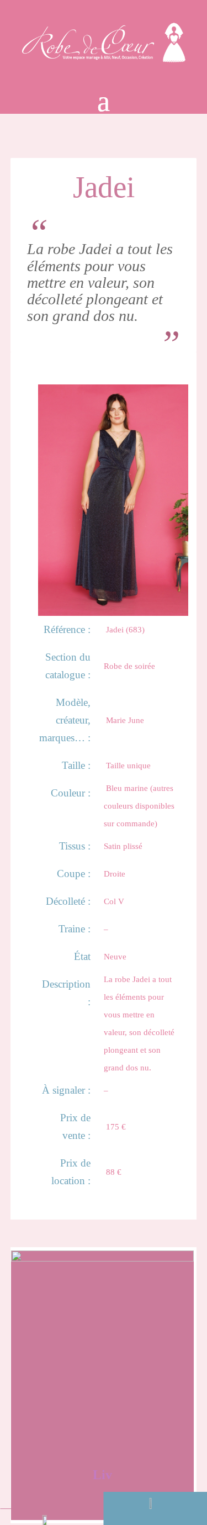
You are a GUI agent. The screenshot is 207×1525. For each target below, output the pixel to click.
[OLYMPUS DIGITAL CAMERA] (113, 611)
